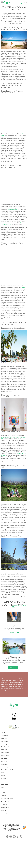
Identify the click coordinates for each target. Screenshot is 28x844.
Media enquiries (5, 807)
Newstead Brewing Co (13, 209)
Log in (25, 2)
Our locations (4, 735)
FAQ (2, 790)
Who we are (4, 761)
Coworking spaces (6, 744)
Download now (12, 632)
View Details (13, 667)
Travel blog (4, 749)
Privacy (3, 775)
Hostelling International (7, 798)
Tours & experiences (6, 747)
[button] (25, 800)
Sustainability (4, 767)
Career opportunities (6, 813)
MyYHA (3, 793)
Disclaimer (3, 781)
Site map (3, 778)
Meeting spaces (5, 755)
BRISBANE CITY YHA (19, 606)
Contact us (4, 804)
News (2, 772)
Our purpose (4, 764)
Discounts (3, 795)
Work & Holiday (5, 741)
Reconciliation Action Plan (7, 770)
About (2, 787)
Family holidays (5, 752)
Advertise (3, 810)
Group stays (4, 738)
